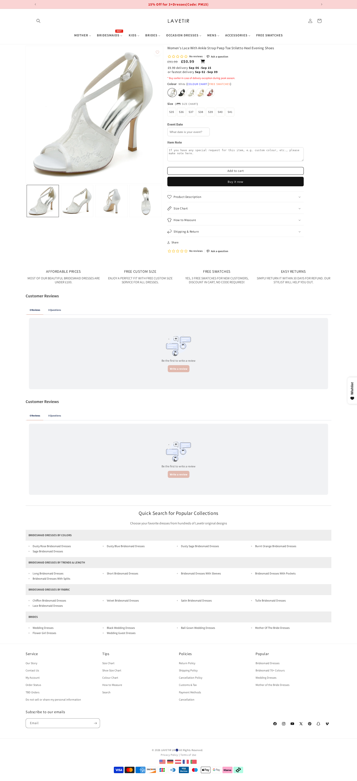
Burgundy (210, 92)
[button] (38, 20)
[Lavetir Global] (163, 761)
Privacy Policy (169, 755)
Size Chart (189, 104)
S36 (181, 112)
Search (106, 692)
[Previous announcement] (35, 4)
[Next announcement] (321, 4)
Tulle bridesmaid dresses (270, 600)
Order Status (33, 685)
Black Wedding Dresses (121, 628)
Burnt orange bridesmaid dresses (275, 546)
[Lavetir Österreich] (178, 761)
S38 (200, 112)
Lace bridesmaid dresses (48, 606)
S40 (220, 112)
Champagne (200, 92)
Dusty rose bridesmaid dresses (52, 546)
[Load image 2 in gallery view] (77, 201)
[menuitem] (82, 35)
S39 (210, 112)
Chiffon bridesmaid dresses (49, 600)
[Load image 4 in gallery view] (146, 201)
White (172, 92)
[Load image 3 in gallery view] (111, 201)
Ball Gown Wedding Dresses (198, 628)
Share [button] (174, 242)
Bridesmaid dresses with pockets (275, 573)
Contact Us (32, 670)
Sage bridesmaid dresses (48, 551)
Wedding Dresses (43, 628)
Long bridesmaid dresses (48, 573)
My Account (33, 677)
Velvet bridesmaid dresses (123, 600)
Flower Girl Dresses (44, 633)
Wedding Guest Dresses (121, 633)
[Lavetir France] (186, 761)
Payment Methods (190, 692)
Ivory (191, 92)
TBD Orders (32, 692)
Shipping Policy (188, 670)
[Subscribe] (95, 723)
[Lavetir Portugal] (194, 761)
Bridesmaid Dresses (268, 663)
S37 (191, 112)
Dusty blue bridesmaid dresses (126, 546)
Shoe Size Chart (111, 670)
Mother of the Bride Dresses (272, 685)
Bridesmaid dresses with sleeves (201, 573)
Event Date (175, 124)
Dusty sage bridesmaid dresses (200, 546)
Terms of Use (188, 755)
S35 (171, 112)
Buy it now (235, 182)
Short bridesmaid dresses (122, 573)
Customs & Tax (188, 685)
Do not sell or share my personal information (53, 699)
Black (181, 92)
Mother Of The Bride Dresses (272, 628)
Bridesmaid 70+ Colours (270, 670)
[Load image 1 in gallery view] (43, 201)
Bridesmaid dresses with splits (51, 578)
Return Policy (187, 663)
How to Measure (112, 685)
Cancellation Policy (190, 677)
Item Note (174, 142)
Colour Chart (197, 84)
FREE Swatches (219, 84)
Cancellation (186, 699)
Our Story (31, 663)
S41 (230, 112)
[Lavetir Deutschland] (170, 761)
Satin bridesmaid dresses (196, 600)
